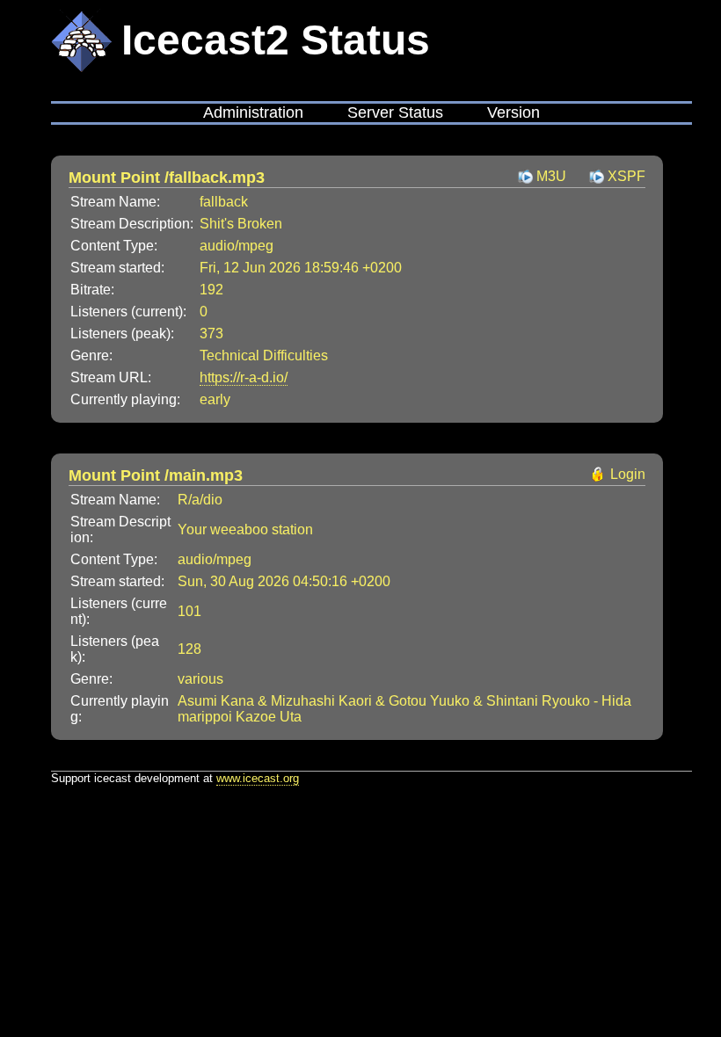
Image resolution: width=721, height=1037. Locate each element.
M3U (551, 176)
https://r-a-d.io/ (244, 377)
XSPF (626, 176)
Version (513, 112)
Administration (253, 112)
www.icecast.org (257, 778)
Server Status (395, 112)
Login (627, 474)
